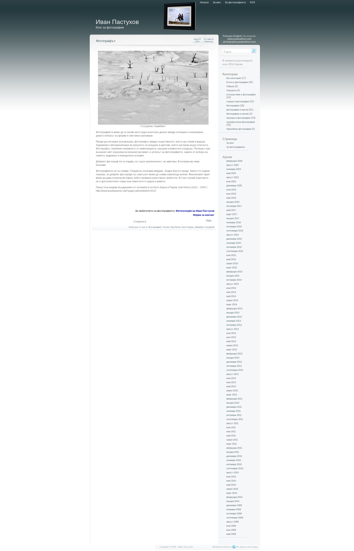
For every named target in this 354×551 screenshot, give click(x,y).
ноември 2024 (233, 169)
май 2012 (231, 386)
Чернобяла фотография (238, 129)
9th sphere (241, 547)
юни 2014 (231, 292)
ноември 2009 (233, 509)
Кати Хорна (188, 227)
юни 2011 (231, 431)
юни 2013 (231, 337)
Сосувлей (209, 227)
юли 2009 (231, 526)
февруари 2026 (234, 161)
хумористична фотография (240, 122)
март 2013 (231, 349)
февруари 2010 (234, 497)
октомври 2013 (234, 325)
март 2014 (231, 304)
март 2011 (231, 444)
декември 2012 (234, 362)
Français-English (232, 36)
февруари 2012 (234, 398)
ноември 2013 (233, 321)
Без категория (233, 78)
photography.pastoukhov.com (239, 41)
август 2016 (232, 234)
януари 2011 (232, 452)
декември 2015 (234, 239)
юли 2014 (231, 288)
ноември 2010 (233, 460)
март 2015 (231, 267)
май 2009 (231, 534)
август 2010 (232, 472)
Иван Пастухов (117, 21)
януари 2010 (232, 501)
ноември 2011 (233, 411)
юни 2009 (231, 530)
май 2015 (231, 259)
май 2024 (231, 173)
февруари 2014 (234, 308)
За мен (217, 2)
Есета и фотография (237, 82)
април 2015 (232, 263)
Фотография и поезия (237, 114)
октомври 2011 (234, 415)
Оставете (209, 40)
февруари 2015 (234, 271)
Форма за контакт (203, 215)
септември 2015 (234, 251)
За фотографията (235, 2)
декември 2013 (234, 316)
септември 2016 (234, 230)
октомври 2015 (234, 247)
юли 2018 (231, 189)
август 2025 (232, 165)
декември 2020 (234, 185)
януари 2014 (232, 312)
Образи (230, 86)
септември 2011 (234, 419)
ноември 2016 (233, 222)
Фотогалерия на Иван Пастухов (195, 210)
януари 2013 (232, 357)
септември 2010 (234, 468)
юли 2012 (231, 378)
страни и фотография (237, 101)
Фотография (155, 227)
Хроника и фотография (238, 118)
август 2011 (232, 423)
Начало (204, 2)
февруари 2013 (234, 353)
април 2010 (232, 489)
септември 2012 (234, 370)
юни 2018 (231, 193)
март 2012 (231, 394)
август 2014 (232, 284)
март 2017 (231, 214)
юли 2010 (231, 476)
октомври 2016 (234, 226)
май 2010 (231, 485)
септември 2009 (234, 517)
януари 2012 (232, 403)
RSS (252, 2)
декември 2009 (234, 505)
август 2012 (232, 374)
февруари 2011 (234, 448)
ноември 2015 (233, 243)
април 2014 (232, 300)
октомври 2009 (234, 513)
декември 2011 (234, 407)
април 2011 (232, 439)
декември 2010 (234, 456)
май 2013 (231, 341)
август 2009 (232, 521)
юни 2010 (231, 480)
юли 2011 (231, 427)
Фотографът (106, 41)
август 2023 (232, 177)
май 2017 (231, 210)
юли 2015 (231, 255)
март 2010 (231, 493)
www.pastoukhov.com (239, 39)
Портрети (231, 90)
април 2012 (232, 390)
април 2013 (232, 345)
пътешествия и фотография (241, 94)
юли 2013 (231, 333)
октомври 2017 (234, 206)
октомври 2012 (234, 366)
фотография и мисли (237, 109)
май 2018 (231, 198)
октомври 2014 (234, 280)
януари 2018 (232, 202)
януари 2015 (232, 275)
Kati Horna (176, 227)
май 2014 (231, 296)
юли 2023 (231, 181)
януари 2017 (232, 218)
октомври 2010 (234, 464)
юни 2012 (231, 382)
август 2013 (232, 329)
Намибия (199, 227)
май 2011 (231, 435)
